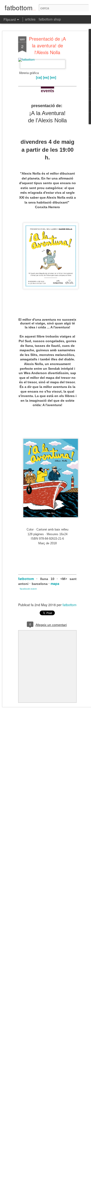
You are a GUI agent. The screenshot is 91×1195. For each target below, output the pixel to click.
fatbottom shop (50, 19)
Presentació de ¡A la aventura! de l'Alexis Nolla (47, 45)
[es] (46, 77)
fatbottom (26, 578)
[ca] (39, 77)
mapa (55, 583)
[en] (53, 77)
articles (30, 19)
